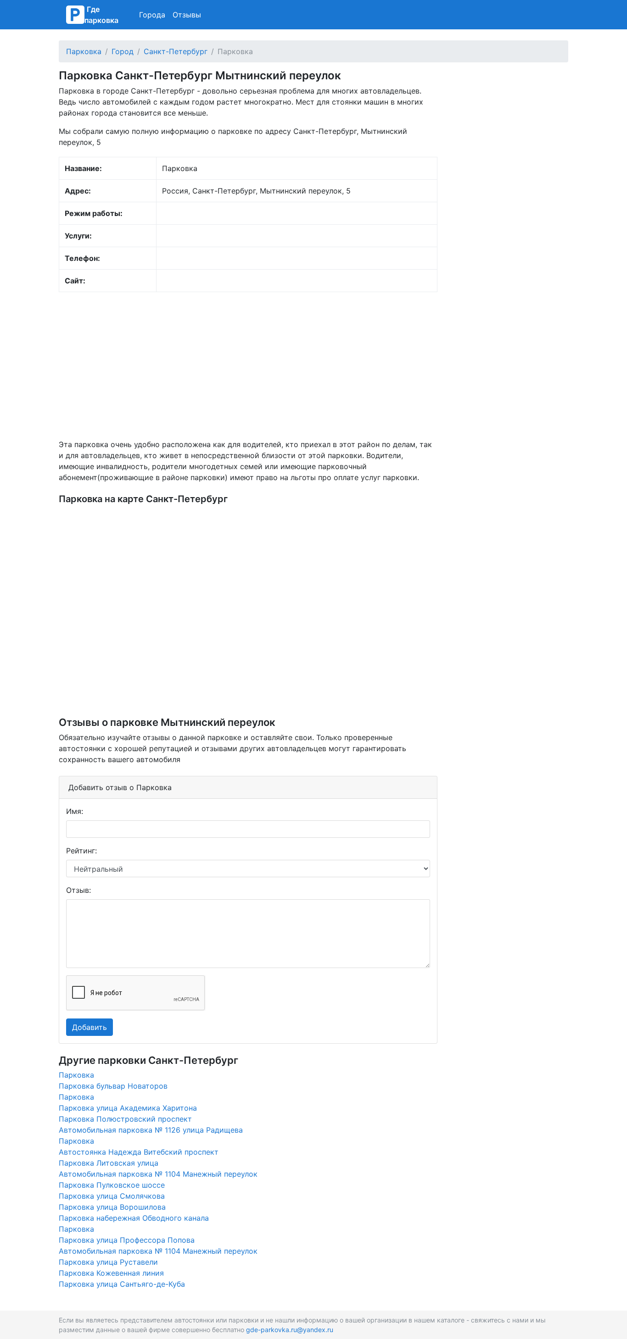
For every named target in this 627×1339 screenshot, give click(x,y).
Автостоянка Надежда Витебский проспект (138, 1151)
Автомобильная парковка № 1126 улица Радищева (151, 1129)
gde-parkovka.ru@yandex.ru (289, 1329)
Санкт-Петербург (175, 51)
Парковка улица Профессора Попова (127, 1240)
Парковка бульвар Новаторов (113, 1085)
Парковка (83, 51)
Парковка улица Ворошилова (112, 1207)
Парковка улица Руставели (108, 1262)
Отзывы (187, 14)
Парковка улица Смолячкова (112, 1196)
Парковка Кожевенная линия (111, 1273)
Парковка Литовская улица (108, 1162)
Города (152, 14)
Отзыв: (78, 890)
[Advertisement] (248, 365)
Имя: (74, 811)
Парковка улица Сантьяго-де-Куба (122, 1284)
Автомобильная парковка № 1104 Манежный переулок (158, 1174)
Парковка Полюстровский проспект (125, 1118)
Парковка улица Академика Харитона (128, 1107)
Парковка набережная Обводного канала (134, 1218)
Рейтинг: (81, 850)
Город (123, 51)
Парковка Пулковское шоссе (112, 1185)
